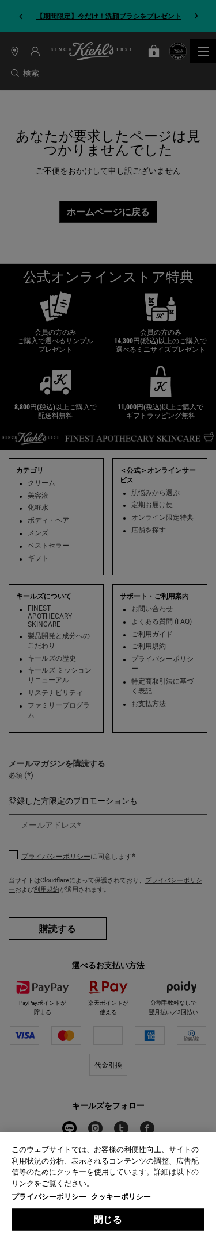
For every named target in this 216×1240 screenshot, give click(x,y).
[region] (108, 1186)
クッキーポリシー (121, 1196)
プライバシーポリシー (49, 1196)
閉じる (108, 1219)
